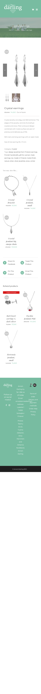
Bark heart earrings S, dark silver (11, 319)
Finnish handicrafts (11, 155)
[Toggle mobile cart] (33, 10)
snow (28, 161)
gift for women (24, 155)
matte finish (31, 158)
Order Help (33, 409)
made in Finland (20, 158)
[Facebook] (6, 405)
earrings (34, 152)
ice (12, 158)
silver (12, 161)
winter (32, 161)
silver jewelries (20, 161)
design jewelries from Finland (19, 152)
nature (6, 161)
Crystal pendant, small (30, 203)
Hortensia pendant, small (11, 357)
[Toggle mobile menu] (37, 10)
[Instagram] (9, 405)
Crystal (14, 149)
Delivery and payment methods (33, 403)
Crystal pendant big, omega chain (11, 241)
